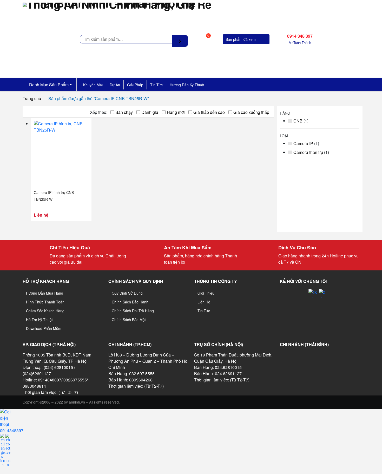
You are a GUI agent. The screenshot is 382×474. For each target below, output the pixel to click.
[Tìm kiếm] (180, 41)
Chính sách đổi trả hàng (133, 310)
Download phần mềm (43, 328)
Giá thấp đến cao (209, 112)
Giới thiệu (205, 293)
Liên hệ (203, 301)
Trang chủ (32, 98)
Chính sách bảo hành (130, 301)
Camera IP (303, 143)
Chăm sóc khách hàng (45, 310)
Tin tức (156, 84)
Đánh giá (149, 112)
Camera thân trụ (308, 152)
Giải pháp (135, 84)
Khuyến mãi (93, 84)
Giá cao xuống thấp (251, 112)
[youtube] (302, 298)
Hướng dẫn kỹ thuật (187, 84)
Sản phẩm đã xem (241, 39)
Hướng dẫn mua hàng (44, 293)
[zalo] (323, 293)
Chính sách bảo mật (129, 319)
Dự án (115, 84)
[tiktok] (312, 293)
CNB (297, 121)
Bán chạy (124, 112)
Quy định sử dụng (127, 293)
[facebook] (293, 298)
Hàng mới (176, 112)
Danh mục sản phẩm (48, 85)
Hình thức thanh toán (45, 301)
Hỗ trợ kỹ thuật (39, 319)
